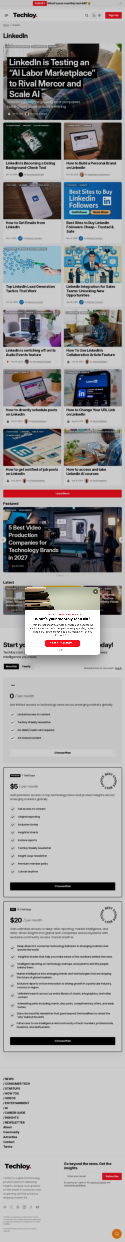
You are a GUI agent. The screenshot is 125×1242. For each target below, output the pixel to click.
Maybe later (62, 650)
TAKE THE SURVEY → (62, 643)
